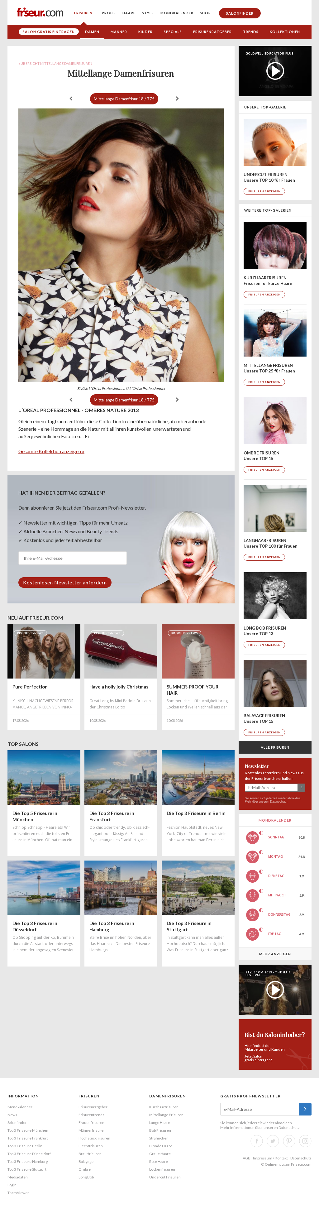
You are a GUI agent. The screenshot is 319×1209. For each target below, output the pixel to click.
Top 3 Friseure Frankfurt (27, 1138)
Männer (119, 32)
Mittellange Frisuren (166, 1114)
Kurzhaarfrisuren (164, 1107)
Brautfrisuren (90, 1153)
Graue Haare (160, 1153)
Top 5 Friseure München (27, 1130)
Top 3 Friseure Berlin (24, 1146)
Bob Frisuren (160, 1130)
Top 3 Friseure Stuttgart (26, 1169)
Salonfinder (240, 13)
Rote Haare (158, 1161)
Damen (92, 32)
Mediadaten (17, 1177)
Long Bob (86, 1177)
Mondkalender (176, 13)
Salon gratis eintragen (49, 32)
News (12, 1114)
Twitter (273, 1141)
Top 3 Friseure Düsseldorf (29, 1153)
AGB (246, 1158)
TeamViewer (18, 1192)
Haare (129, 13)
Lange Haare (159, 1122)
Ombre (85, 1169)
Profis (109, 13)
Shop (205, 13)
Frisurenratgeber (212, 32)
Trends (251, 32)
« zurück (71, 98)
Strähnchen (159, 1138)
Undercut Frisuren (165, 1177)
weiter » (177, 98)
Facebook (256, 1141)
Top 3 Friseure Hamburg (27, 1161)
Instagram (305, 1141)
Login (12, 1185)
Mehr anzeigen (275, 954)
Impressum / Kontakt (270, 1158)
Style (148, 13)
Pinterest (289, 1141)
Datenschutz (278, 801)
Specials (173, 32)
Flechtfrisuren (91, 1146)
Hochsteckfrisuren (94, 1138)
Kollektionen (285, 32)
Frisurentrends (91, 1114)
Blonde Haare (160, 1146)
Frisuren (83, 13)
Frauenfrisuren (91, 1122)
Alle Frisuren (275, 747)
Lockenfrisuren (162, 1169)
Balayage (86, 1161)
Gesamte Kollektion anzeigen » (51, 451)
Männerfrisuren (92, 1130)
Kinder (145, 32)
